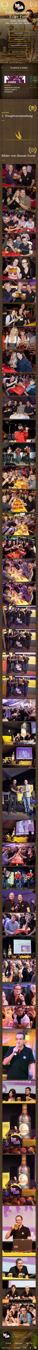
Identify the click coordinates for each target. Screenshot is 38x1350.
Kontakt (8, 1343)
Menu (33, 8)
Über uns (29, 1343)
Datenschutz (6, 1348)
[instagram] (35, 1348)
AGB (24, 1348)
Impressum (18, 1343)
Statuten (17, 1348)
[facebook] (30, 1348)
